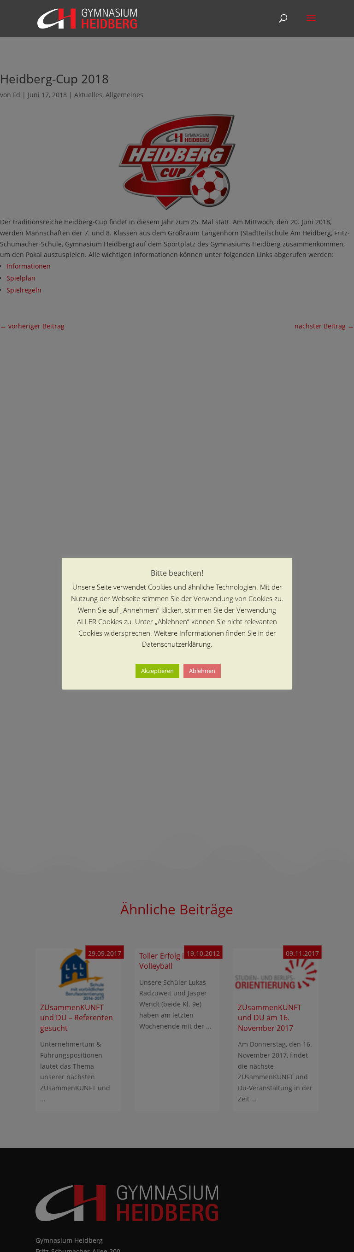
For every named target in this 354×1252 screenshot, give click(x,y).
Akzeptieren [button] (157, 671)
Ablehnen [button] (202, 671)
